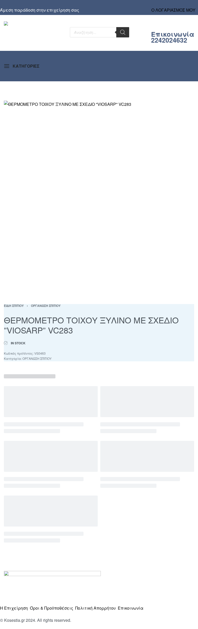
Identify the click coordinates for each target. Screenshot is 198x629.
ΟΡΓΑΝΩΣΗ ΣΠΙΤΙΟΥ (46, 305)
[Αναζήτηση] (122, 32)
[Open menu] (22, 66)
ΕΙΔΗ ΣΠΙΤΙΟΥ (14, 305)
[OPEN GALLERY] (99, 196)
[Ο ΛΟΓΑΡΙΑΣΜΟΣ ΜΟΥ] (173, 5)
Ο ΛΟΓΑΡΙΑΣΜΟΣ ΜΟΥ (173, 10)
